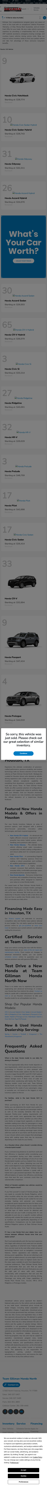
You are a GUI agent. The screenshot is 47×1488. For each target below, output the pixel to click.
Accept (23, 1470)
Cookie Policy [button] (37, 1457)
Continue (23, 753)
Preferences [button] (14, 1463)
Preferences (23, 1482)
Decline (23, 1476)
